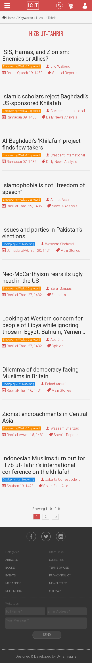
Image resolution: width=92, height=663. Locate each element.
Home (10, 18)
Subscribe (56, 559)
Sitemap (55, 591)
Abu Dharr (58, 339)
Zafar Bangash (61, 288)
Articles (11, 559)
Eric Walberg (60, 66)
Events (10, 575)
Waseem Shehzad (59, 244)
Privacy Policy (60, 575)
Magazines (13, 583)
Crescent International (67, 111)
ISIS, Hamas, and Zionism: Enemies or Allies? (35, 55)
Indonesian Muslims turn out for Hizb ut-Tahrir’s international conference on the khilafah (43, 465)
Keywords (26, 18)
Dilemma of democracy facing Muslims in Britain (40, 373)
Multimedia (13, 591)
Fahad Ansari (55, 384)
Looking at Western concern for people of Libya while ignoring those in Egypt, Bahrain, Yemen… (43, 325)
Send (47, 635)
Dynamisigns (66, 656)
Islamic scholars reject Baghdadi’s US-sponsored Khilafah (45, 99)
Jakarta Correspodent (62, 479)
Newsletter (58, 583)
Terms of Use (59, 567)
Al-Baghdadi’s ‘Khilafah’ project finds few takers (41, 144)
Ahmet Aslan (60, 199)
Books (10, 567)
